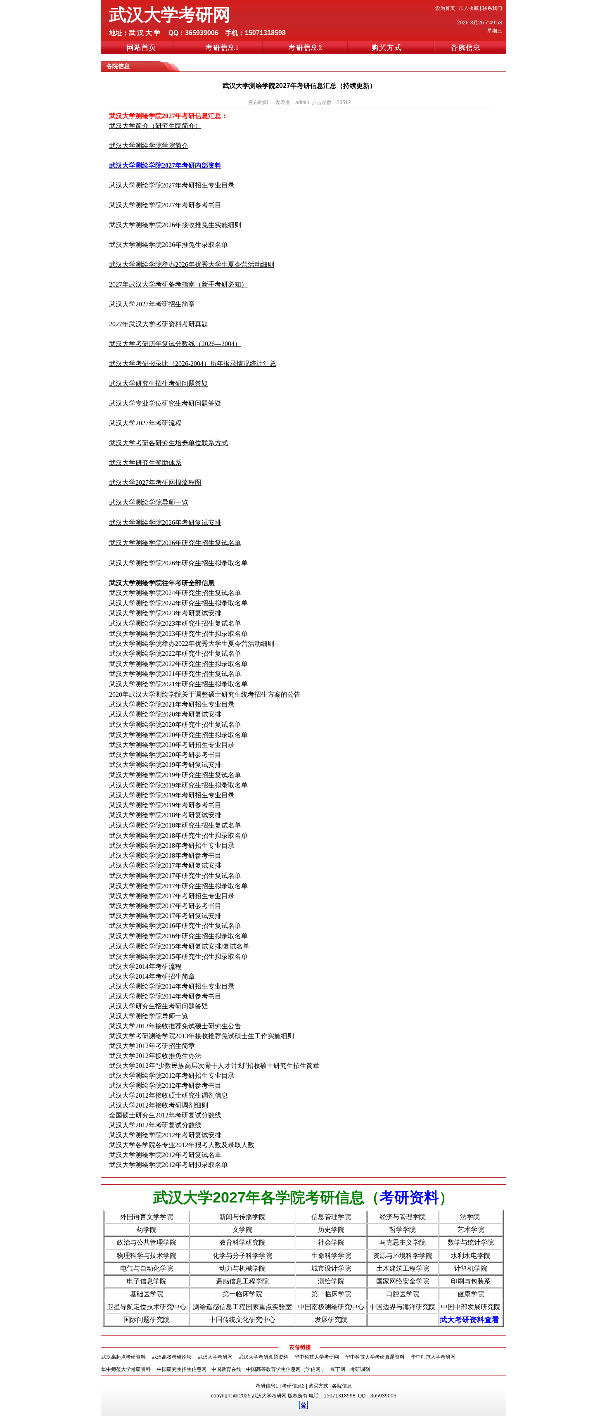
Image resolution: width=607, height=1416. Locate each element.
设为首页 (445, 8)
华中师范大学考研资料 (126, 1369)
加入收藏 (469, 8)
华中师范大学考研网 (433, 1357)
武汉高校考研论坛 (172, 1357)
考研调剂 (360, 1369)
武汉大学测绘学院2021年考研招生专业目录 (172, 704)
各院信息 (342, 1386)
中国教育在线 (226, 1369)
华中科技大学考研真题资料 (375, 1357)
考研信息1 (267, 1386)
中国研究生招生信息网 (181, 1369)
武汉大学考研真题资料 (263, 1357)
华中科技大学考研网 (316, 1357)
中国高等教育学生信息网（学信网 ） (286, 1369)
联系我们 (492, 8)
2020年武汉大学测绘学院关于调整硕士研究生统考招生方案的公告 (205, 694)
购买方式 (318, 1386)
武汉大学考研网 (215, 1357)
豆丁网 (338, 1369)
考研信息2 (293, 1386)
